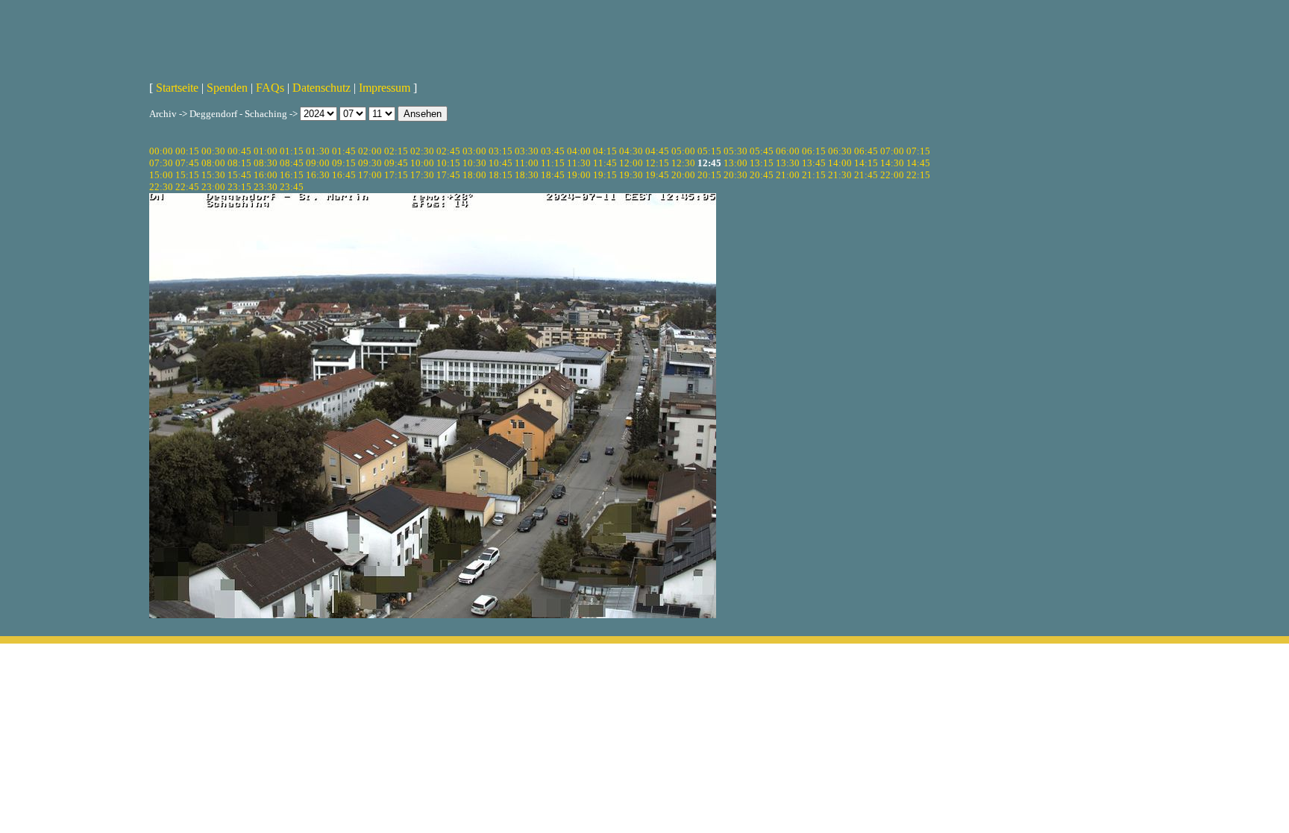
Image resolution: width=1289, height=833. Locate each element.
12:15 (657, 163)
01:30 (318, 151)
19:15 (605, 174)
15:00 (161, 174)
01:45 (344, 151)
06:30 (840, 151)
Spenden (227, 87)
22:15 (918, 174)
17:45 (448, 174)
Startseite (177, 87)
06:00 (788, 151)
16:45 (344, 174)
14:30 (892, 163)
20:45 (762, 174)
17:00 (370, 174)
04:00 (579, 151)
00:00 (161, 151)
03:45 (553, 151)
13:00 (735, 163)
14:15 (866, 163)
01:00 (265, 151)
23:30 (265, 186)
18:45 (553, 174)
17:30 (422, 174)
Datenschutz (321, 87)
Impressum (384, 87)
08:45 (292, 163)
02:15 (396, 151)
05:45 (762, 151)
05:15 (709, 151)
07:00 (892, 151)
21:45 (866, 174)
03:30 (527, 151)
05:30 (735, 151)
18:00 (474, 174)
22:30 (161, 186)
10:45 (500, 163)
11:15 (553, 163)
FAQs (270, 87)
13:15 (762, 163)
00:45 (239, 151)
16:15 (292, 174)
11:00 (527, 163)
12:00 (631, 163)
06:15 (814, 151)
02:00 (370, 151)
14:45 (918, 163)
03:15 (500, 151)
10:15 (448, 163)
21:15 (814, 174)
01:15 (292, 151)
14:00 (840, 163)
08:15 (239, 163)
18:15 (500, 174)
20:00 (683, 174)
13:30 (788, 163)
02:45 (448, 151)
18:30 (527, 174)
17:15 (396, 174)
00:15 (187, 151)
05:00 (683, 151)
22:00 (892, 174)
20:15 (709, 174)
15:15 (187, 174)
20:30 (735, 174)
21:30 (840, 174)
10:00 (422, 163)
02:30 (422, 151)
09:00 (318, 163)
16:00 (265, 174)
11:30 (579, 163)
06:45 (866, 151)
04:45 (657, 151)
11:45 (605, 163)
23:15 (239, 186)
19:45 (657, 174)
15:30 (213, 174)
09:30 (370, 163)
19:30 (631, 174)
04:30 (631, 151)
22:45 (187, 186)
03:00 (474, 151)
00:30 (213, 151)
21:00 (788, 174)
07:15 (918, 151)
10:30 (474, 163)
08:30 (265, 163)
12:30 (683, 163)
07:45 (187, 163)
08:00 (213, 163)
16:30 (318, 174)
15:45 (239, 174)
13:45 (814, 163)
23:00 (213, 186)
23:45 (292, 186)
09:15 (344, 163)
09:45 (396, 163)
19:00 (579, 174)
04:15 (605, 151)
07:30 (161, 163)
